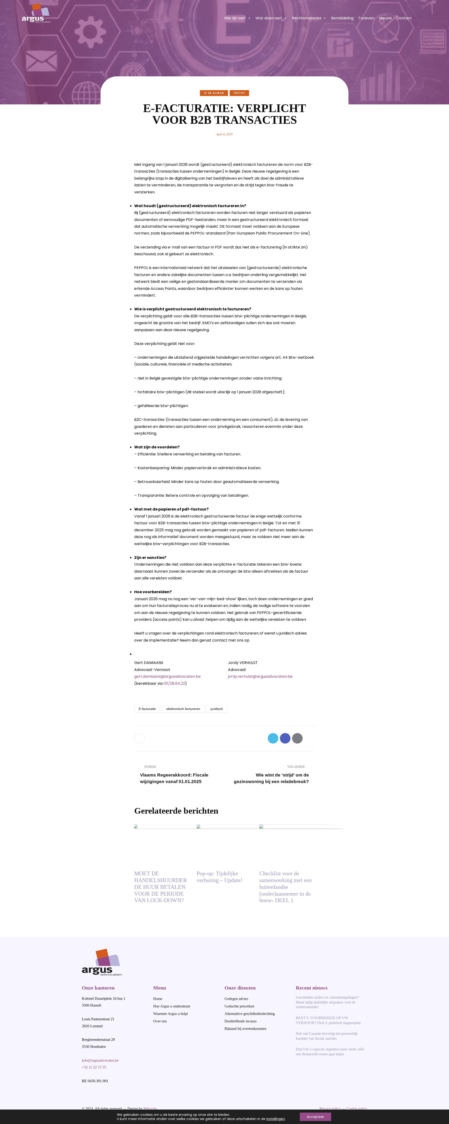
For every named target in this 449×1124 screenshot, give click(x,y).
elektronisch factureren (183, 709)
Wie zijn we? (235, 18)
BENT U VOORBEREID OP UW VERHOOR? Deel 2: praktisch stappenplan (328, 1020)
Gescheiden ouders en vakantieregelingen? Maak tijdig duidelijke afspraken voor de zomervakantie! (327, 1002)
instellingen (275, 1119)
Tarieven (366, 18)
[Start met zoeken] (424, 18)
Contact (404, 18)
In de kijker (214, 93)
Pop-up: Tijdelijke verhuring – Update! (220, 876)
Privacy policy (330, 1109)
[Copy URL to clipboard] (309, 738)
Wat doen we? (269, 18)
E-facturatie (147, 709)
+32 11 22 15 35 (94, 1067)
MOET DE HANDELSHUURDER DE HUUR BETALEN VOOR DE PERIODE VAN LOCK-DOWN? (160, 886)
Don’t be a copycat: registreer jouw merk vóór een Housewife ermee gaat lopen (330, 1051)
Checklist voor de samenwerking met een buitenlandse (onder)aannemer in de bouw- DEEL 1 (285, 886)
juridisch (217, 709)
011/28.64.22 (174, 683)
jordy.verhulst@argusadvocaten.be (260, 676)
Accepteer (315, 1116)
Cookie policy (356, 1109)
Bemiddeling (342, 18)
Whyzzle (150, 1109)
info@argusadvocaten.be (100, 1060)
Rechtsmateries (306, 18)
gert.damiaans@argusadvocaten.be (167, 676)
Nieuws (385, 18)
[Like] (140, 738)
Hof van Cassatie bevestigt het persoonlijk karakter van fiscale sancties (327, 1036)
